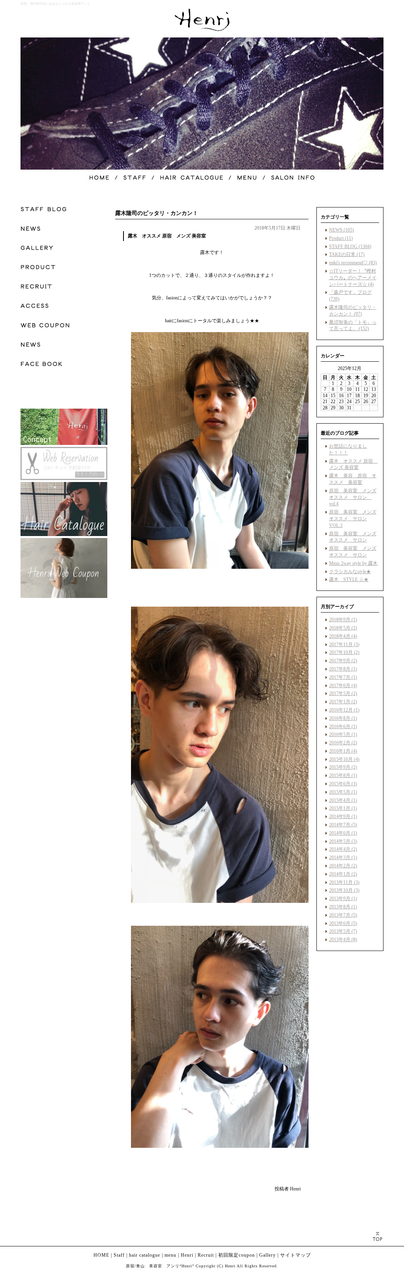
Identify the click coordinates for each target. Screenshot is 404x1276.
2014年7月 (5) (343, 825)
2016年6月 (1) (343, 726)
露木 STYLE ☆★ (348, 579)
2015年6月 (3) (343, 784)
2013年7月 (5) (343, 915)
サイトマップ (295, 1255)
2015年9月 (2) (343, 767)
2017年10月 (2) (344, 652)
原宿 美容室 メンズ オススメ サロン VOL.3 (352, 518)
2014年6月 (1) (343, 833)
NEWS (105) (341, 230)
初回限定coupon (236, 1255)
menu (170, 1255)
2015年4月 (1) (343, 800)
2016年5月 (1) (343, 734)
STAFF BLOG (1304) (350, 246)
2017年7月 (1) (343, 677)
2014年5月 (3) (343, 841)
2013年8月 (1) (343, 907)
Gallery (267, 1255)
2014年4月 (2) (343, 849)
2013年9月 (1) (343, 898)
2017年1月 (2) (343, 701)
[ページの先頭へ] (377, 1236)
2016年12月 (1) (344, 710)
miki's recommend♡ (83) (353, 262)
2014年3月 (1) (343, 857)
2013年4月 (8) (343, 939)
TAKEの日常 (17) (347, 254)
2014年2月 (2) (343, 866)
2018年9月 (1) (343, 619)
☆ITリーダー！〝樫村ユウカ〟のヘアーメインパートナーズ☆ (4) (352, 277)
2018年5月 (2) (343, 628)
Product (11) (341, 238)
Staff (119, 1255)
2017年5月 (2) (343, 693)
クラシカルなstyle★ (350, 571)
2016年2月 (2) (343, 742)
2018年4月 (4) (343, 636)
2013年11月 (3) (344, 882)
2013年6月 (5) (343, 923)
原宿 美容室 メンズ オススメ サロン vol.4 (352, 497)
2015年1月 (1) (343, 808)
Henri (187, 1255)
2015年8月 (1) (343, 775)
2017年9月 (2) (343, 660)
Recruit (206, 1255)
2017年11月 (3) (344, 644)
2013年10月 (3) (344, 890)
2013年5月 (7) (343, 931)
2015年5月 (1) (343, 792)
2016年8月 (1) (343, 718)
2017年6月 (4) (343, 685)
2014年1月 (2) (343, 874)
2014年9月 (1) (343, 816)
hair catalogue (144, 1255)
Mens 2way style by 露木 (353, 563)
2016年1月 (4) (343, 751)
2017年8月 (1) (343, 669)
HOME (101, 1255)
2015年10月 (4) (344, 759)
